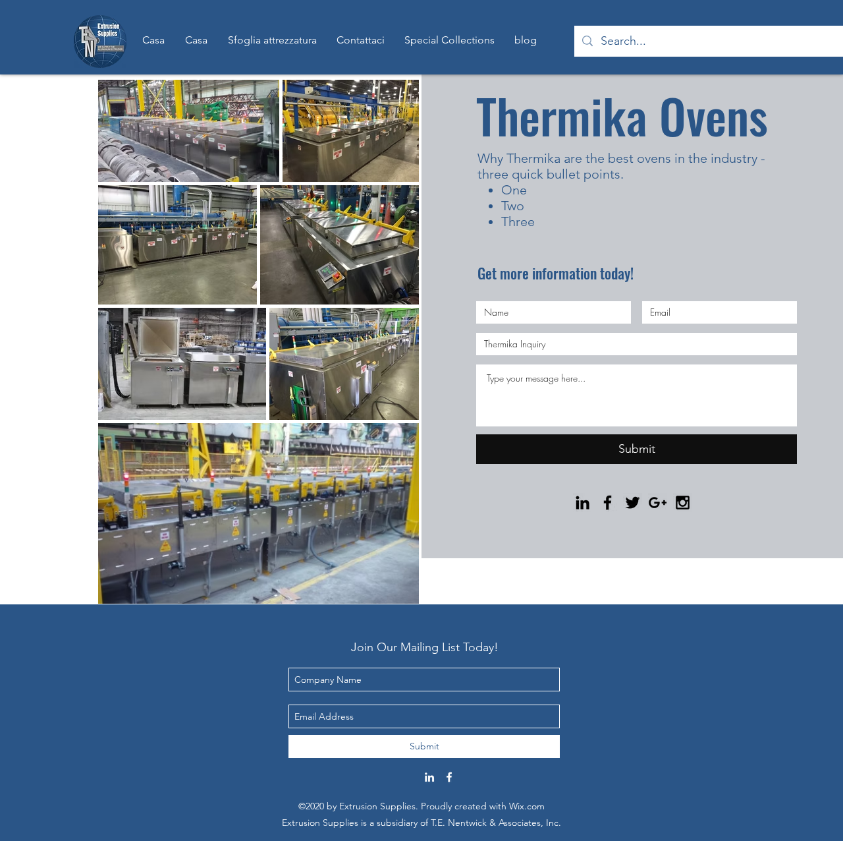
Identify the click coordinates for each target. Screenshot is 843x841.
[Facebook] (449, 777)
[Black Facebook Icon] (607, 502)
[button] (449, 40)
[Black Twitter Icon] (632, 502)
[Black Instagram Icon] (682, 502)
